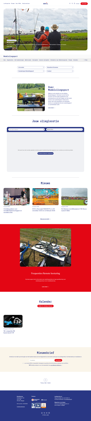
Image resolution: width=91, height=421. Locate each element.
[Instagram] (49, 413)
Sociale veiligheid (44, 60)
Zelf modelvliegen (19, 60)
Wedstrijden (28, 60)
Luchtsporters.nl (68, 399)
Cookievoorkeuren (21, 406)
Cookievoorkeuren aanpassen (45, 153)
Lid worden (84, 3)
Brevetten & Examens (52, 67)
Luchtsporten (7, 3)
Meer (86, 60)
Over (5, 60)
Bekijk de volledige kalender (45, 306)
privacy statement (58, 363)
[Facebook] (42, 413)
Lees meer (9, 46)
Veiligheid (35, 60)
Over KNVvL (18, 3)
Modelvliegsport (11, 56)
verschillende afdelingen (55, 365)
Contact (77, 3)
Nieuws (13, 3)
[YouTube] (46, 413)
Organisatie (10, 60)
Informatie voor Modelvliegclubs (58, 60)
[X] (44, 413)
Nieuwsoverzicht (44, 219)
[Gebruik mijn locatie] (43, 129)
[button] (44, 49)
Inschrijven (58, 360)
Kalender (75, 60)
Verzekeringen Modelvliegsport (26, 71)
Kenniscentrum (25, 3)
